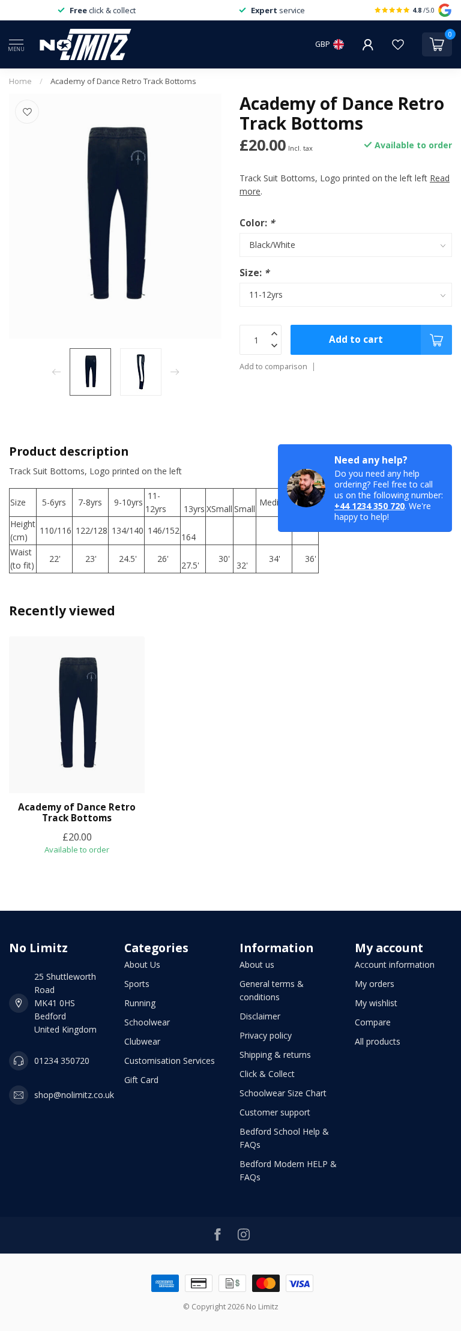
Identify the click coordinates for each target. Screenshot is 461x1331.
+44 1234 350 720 (369, 506)
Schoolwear (147, 1022)
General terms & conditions (272, 990)
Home (20, 81)
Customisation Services (169, 1060)
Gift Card (141, 1079)
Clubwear (142, 1041)
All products (377, 1041)
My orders (374, 983)
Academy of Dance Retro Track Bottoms (123, 81)
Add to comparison (273, 366)
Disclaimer (260, 1016)
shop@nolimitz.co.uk (74, 1094)
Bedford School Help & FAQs (284, 1138)
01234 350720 (61, 1060)
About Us (142, 964)
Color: (257, 223)
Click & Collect (267, 1073)
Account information (395, 964)
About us (257, 964)
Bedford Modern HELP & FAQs (288, 1170)
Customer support (275, 1112)
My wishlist (376, 1003)
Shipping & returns (275, 1054)
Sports (136, 983)
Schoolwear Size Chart (283, 1093)
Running (139, 1003)
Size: (254, 273)
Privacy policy (266, 1035)
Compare (373, 1022)
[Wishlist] (398, 44)
